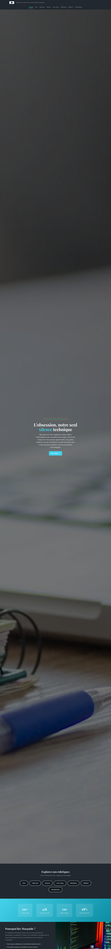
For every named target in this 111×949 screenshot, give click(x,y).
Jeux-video (56, 7)
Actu (36, 7)
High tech (42, 7)
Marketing (63, 7)
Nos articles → (55, 453)
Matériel (70, 7)
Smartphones (78, 7)
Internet (49, 7)
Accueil (31, 7)
